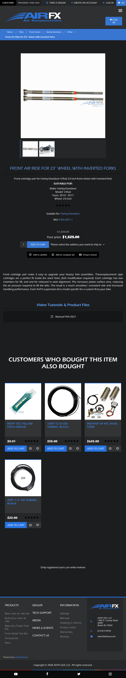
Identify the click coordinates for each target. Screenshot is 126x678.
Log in (109, 3)
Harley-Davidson (70, 213)
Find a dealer (57, 3)
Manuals (65, 618)
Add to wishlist (40, 254)
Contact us (40, 635)
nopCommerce (21, 657)
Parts (7, 642)
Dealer (37, 605)
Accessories (11, 638)
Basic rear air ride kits (17, 613)
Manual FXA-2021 (65, 316)
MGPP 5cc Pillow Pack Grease (20, 425)
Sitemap (64, 613)
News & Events (42, 628)
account (85, 3)
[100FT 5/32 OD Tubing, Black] (63, 401)
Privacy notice (68, 627)
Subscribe (8, 3)
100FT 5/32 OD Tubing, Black (58, 425)
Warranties (66, 632)
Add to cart (38, 244)
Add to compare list (65, 254)
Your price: (54, 237)
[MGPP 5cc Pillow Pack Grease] (23, 401)
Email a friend (90, 254)
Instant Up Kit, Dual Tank (102, 425)
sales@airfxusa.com (107, 636)
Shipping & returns (71, 622)
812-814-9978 (104, 631)
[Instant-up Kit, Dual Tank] (103, 401)
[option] (30, 149)
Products (12, 605)
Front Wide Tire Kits (16, 633)
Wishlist (64, 636)
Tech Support (41, 612)
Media (36, 620)
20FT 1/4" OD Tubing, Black (22, 502)
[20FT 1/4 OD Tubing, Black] (23, 478)
